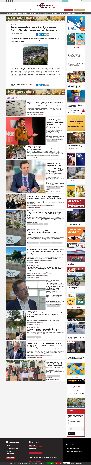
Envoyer (71, 433)
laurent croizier (49, 355)
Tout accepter (50, 463)
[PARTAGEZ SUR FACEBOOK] (37, 34)
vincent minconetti (54, 141)
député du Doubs (42, 355)
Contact (8, 445)
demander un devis (36, 452)
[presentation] (67, 314)
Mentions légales (10, 453)
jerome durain (53, 306)
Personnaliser (66, 463)
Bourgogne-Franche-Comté (33, 100)
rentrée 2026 (42, 205)
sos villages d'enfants (54, 155)
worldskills (46, 224)
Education (13, 24)
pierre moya (58, 188)
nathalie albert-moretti (50, 188)
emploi (28, 155)
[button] (81, 1)
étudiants (28, 205)
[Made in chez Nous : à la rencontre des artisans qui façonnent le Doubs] (76, 138)
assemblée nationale (30, 355)
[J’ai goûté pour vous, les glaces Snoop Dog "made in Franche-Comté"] (76, 96)
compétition (29, 224)
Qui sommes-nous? (11, 446)
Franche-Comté (30, 229)
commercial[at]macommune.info (36, 449)
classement (29, 275)
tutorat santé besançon (49, 205)
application (49, 139)
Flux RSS (9, 451)
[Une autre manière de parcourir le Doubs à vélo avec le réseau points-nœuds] (76, 279)
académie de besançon (51, 186)
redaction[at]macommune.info (35, 446)
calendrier (29, 112)
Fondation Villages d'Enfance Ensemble (37, 155)
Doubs (28, 342)
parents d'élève (39, 322)
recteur (48, 189)
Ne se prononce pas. (74, 424)
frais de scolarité (30, 260)
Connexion (80, 206)
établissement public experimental (33, 242)
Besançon (48, 117)
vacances (41, 112)
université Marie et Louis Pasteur (56, 242)
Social (41, 248)
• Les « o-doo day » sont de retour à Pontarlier (74, 68)
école (61, 139)
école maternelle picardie (31, 322)
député (37, 355)
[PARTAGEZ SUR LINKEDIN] (42, 34)
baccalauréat (49, 304)
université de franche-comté (45, 242)
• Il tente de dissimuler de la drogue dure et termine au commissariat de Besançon (75, 64)
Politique (38, 342)
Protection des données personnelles (15, 450)
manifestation (49, 377)
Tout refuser (58, 463)
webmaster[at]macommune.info (35, 461)
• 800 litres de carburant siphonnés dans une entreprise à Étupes (74, 60)
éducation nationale (35, 112)
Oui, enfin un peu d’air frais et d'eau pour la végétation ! (75, 421)
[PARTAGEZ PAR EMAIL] (45, 34)
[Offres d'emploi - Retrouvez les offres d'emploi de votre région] (76, 114)
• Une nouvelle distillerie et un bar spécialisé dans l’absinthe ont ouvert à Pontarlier (75, 51)
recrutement (48, 155)
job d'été (58, 306)
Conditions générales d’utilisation (14, 454)
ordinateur (41, 224)
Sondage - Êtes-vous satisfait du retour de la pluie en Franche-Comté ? (75, 416)
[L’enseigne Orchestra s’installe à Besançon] (76, 255)
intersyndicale (36, 260)
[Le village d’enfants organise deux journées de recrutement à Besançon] (16, 150)
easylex (57, 139)
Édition (47, 7)
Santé (58, 117)
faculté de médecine (35, 205)
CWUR (33, 275)
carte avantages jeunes (57, 304)
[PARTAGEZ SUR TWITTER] (40, 34)
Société (39, 146)
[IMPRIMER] (48, 34)
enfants (48, 141)
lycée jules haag (35, 224)
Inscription (72, 206)
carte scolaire (14, 80)
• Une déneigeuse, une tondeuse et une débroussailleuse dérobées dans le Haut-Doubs (74, 55)
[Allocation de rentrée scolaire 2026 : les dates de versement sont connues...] (76, 328)
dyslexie (53, 139)
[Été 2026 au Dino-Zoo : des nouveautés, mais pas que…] (76, 215)
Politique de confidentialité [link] (76, 463)
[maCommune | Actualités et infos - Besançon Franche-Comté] (45, 5)
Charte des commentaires (12, 448)
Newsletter (10, 457)
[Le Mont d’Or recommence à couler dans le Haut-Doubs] (76, 173)
